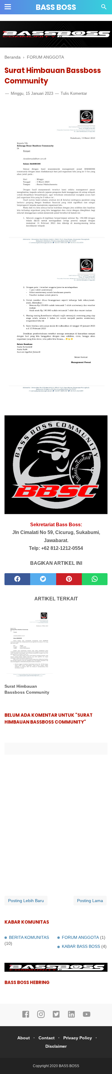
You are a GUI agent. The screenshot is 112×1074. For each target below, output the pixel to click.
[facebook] (17, 579)
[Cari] (104, 8)
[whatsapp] (95, 579)
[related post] (29, 644)
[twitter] (43, 579)
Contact (47, 1037)
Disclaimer (56, 1046)
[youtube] (86, 1017)
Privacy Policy (77, 1037)
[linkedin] (71, 1017)
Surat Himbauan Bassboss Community (26, 689)
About (23, 1037)
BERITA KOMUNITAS (29, 937)
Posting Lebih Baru (26, 900)
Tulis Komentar (74, 93)
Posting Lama (90, 900)
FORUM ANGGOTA (80, 937)
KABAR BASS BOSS (81, 946)
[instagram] (40, 1017)
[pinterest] (69, 579)
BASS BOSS (56, 7)
